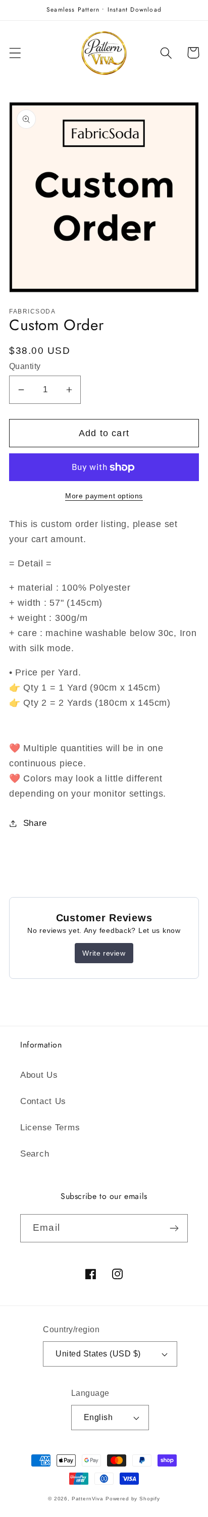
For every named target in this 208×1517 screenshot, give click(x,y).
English (98, 1417)
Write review (103, 953)
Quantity (25, 366)
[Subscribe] (174, 1228)
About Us (39, 1075)
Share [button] (35, 823)
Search (34, 1154)
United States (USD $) (98, 1353)
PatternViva (87, 1498)
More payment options (104, 496)
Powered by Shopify (133, 1498)
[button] (15, 52)
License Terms (50, 1127)
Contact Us (43, 1101)
